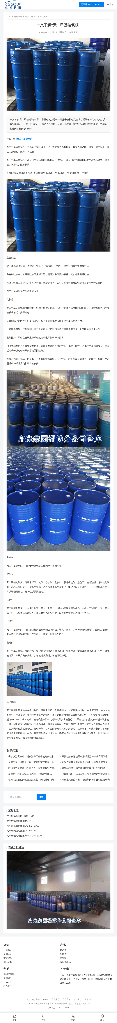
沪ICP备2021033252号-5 (58, 1008)
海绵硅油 (64, 958)
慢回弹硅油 (65, 962)
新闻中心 (18, 16)
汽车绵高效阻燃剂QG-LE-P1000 (23, 825)
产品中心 (56, 999)
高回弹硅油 (9, 974)
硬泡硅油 (8, 978)
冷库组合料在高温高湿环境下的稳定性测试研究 (86, 774)
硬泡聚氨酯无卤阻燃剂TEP (20, 816)
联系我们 (8, 986)
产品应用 (8, 982)
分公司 (46, 999)
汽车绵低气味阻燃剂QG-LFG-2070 (24, 835)
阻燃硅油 (64, 954)
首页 (9, 16)
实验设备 (8, 962)
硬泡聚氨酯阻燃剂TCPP (19, 820)
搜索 (41, 797)
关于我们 (36, 999)
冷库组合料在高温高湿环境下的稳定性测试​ (30, 774)
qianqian (43, 32)
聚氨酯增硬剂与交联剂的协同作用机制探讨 (83, 768)
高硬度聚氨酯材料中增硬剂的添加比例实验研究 (86, 779)
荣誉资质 (8, 958)
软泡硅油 (64, 950)
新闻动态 (8, 954)
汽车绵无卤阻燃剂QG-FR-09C (22, 830)
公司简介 (8, 950)
